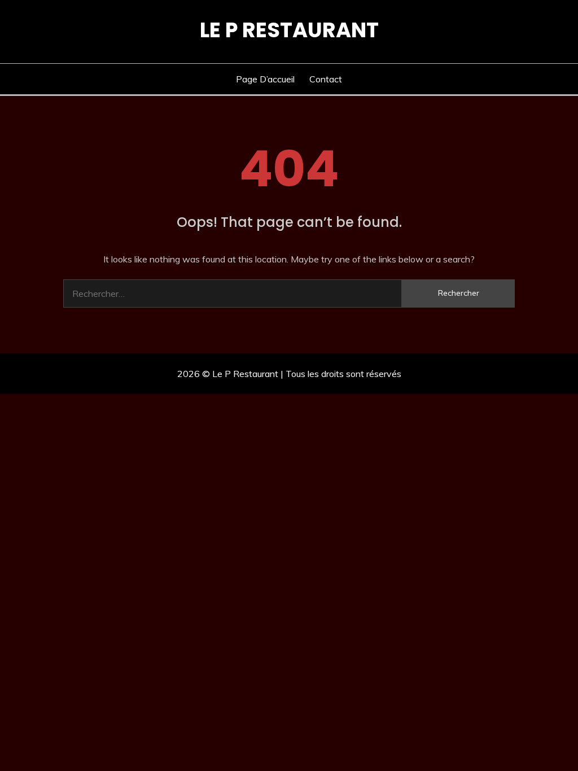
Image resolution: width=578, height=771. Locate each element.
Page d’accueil (265, 79)
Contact (325, 79)
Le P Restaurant (289, 30)
